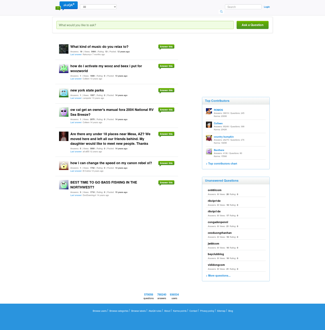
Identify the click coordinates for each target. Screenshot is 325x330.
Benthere (219, 150)
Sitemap (221, 310)
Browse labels (138, 310)
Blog (230, 310)
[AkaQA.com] (66, 5)
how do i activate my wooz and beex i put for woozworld (106, 68)
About (167, 310)
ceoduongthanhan (220, 233)
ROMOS (218, 110)
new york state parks (87, 90)
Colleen (218, 123)
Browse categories (118, 310)
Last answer (76, 54)
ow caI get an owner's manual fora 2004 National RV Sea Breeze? (112, 112)
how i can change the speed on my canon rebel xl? (111, 162)
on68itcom (214, 190)
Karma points (180, 310)
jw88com (213, 243)
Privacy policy (207, 310)
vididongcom (216, 265)
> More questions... (218, 275)
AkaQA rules (155, 310)
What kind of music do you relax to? (99, 46)
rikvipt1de (214, 201)
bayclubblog (216, 254)
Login (267, 6)
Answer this (166, 46)
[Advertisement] (230, 64)
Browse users (100, 310)
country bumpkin (224, 136)
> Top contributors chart (221, 163)
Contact (193, 310)
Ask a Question (252, 25)
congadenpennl (218, 222)
